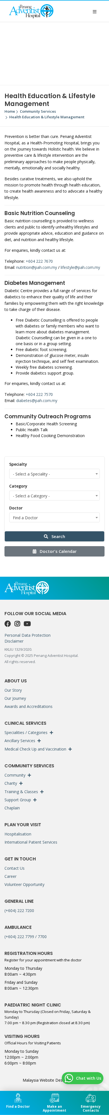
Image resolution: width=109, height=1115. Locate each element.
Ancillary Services (19, 740)
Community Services (38, 111)
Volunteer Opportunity (24, 884)
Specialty (18, 464)
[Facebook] (8, 623)
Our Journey (15, 698)
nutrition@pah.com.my (36, 267)
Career (10, 876)
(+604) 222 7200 (19, 910)
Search (57, 536)
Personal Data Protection (27, 635)
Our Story (13, 690)
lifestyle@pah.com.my (80, 267)
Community (14, 775)
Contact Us (14, 868)
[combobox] (54, 474)
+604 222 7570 (39, 394)
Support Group (17, 799)
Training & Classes (21, 791)
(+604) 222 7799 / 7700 (25, 936)
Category (18, 486)
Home (9, 111)
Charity (10, 783)
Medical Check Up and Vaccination (35, 749)
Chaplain (12, 808)
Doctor (16, 508)
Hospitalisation (17, 834)
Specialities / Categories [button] (26, 732)
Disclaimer (13, 641)
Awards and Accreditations (28, 706)
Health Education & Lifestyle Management (46, 116)
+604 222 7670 (39, 261)
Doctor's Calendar (58, 551)
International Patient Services (30, 842)
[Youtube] (27, 623)
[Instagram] (18, 623)
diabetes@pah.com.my (36, 400)
